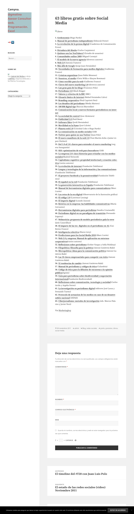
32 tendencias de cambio (70, 263)
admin (76, 328)
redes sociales (92, 328)
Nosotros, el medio (67, 78)
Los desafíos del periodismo (71, 103)
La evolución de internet (70, 166)
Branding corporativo (68, 100)
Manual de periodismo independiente (75, 41)
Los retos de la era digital (70, 194)
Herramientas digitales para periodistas (77, 210)
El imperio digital (66, 200)
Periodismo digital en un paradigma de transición (82, 213)
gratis (102, 328)
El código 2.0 (64, 197)
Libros (115, 328)
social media (59, 331)
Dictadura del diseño (67, 50)
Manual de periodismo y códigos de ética (77, 266)
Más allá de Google (66, 66)
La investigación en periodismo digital (76, 288)
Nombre (59, 399)
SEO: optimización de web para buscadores (78, 150)
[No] (132, 510)
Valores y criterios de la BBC (71, 94)
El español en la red (67, 182)
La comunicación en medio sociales (75, 131)
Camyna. (13, 9)
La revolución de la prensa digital (73, 44)
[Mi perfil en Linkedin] (12, 42)
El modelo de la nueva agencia (71, 59)
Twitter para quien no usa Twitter (74, 135)
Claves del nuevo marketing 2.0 (73, 84)
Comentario (61, 367)
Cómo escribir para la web (70, 81)
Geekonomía (63, 37)
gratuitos (108, 328)
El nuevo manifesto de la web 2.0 (73, 138)
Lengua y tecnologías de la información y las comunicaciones (87, 169)
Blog (84, 328)
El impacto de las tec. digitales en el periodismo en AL (83, 226)
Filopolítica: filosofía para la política (75, 248)
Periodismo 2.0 (65, 91)
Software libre (65, 122)
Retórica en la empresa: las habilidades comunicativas (84, 204)
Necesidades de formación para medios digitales (81, 69)
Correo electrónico (65, 410)
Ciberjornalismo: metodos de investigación (78, 301)
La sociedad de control (69, 116)
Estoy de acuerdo (118, 510)
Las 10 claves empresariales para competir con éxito (83, 257)
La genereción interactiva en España (75, 185)
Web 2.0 (61, 62)
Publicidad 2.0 (65, 119)
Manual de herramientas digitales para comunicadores (84, 188)
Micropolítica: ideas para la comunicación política (82, 251)
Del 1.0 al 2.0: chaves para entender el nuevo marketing (84, 144)
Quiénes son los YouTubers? (70, 53)
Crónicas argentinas (67, 75)
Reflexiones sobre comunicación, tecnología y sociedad (84, 282)
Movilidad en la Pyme (68, 125)
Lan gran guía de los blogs (70, 88)
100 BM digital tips (67, 106)
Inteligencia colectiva (68, 232)
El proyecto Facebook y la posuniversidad (78, 175)
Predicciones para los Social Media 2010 (77, 235)
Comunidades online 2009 (69, 56)
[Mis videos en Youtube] (9, 42)
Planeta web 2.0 (65, 128)
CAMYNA (11, 79)
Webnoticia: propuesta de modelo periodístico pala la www (86, 219)
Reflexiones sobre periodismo (72, 244)
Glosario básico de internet (71, 97)
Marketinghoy (65, 310)
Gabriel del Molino (18, 76)
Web (57, 420)
